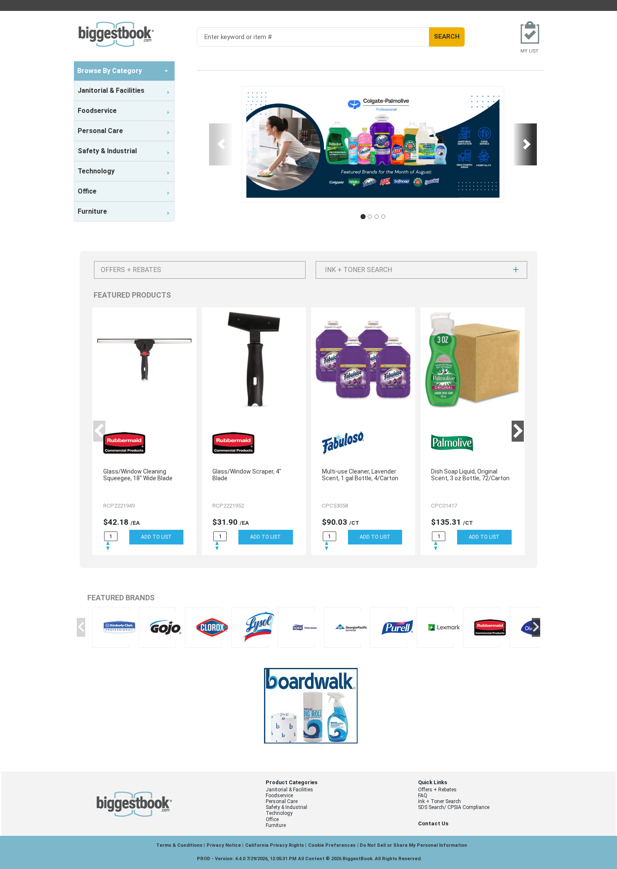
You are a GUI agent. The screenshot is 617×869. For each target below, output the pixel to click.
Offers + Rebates (437, 790)
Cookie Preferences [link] (332, 845)
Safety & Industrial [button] (107, 151)
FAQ (422, 795)
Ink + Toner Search (439, 801)
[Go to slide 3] (376, 217)
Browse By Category (110, 71)
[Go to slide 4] (383, 217)
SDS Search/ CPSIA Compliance (453, 807)
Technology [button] (96, 171)
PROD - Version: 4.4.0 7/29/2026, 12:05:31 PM (246, 858)
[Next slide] (525, 144)
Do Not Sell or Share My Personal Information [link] (413, 845)
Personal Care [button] (100, 131)
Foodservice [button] (97, 111)
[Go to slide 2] (370, 217)
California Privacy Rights (274, 845)
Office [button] (87, 191)
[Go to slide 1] (363, 216)
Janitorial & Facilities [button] (111, 90)
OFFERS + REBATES (131, 270)
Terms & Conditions (179, 845)
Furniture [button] (92, 211)
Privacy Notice (224, 845)
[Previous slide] (220, 144)
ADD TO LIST (156, 537)
